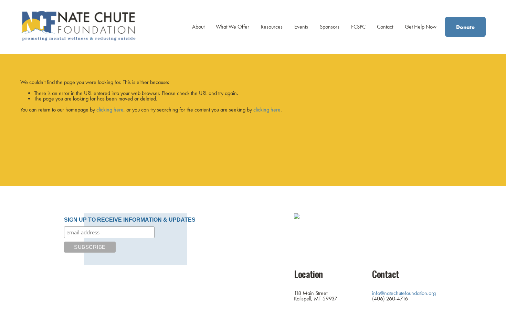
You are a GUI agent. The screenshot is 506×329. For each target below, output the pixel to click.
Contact (385, 26)
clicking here (110, 109)
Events (301, 26)
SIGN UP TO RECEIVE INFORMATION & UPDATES (130, 220)
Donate (465, 26)
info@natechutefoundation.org (404, 293)
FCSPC (358, 26)
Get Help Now (420, 26)
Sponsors (329, 26)
